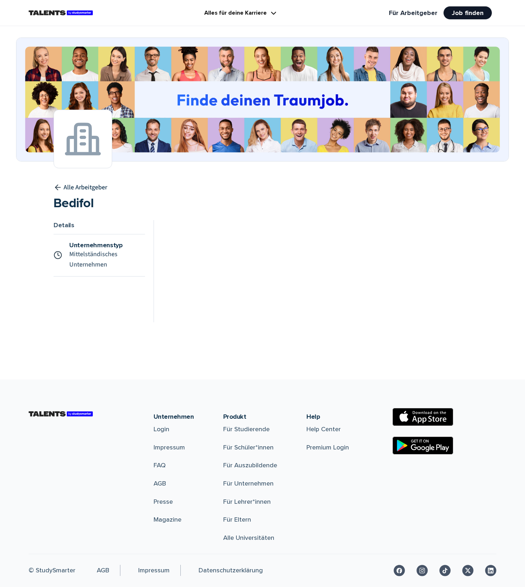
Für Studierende (246, 429)
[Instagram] (422, 570)
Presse (163, 502)
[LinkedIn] (490, 570)
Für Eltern (237, 519)
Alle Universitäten (248, 538)
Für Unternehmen (248, 483)
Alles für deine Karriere (235, 12)
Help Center (323, 429)
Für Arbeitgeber (413, 13)
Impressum (169, 447)
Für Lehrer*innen (247, 502)
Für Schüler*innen (248, 447)
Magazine (167, 519)
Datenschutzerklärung (231, 570)
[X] (468, 570)
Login (161, 429)
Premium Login (327, 447)
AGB (160, 483)
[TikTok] (445, 570)
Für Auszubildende (250, 465)
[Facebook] (399, 570)
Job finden (468, 13)
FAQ (160, 465)
